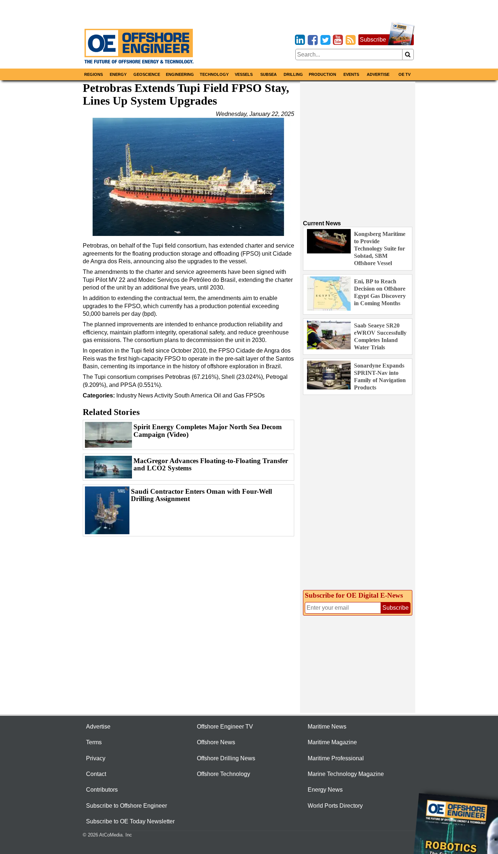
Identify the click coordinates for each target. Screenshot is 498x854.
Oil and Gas (229, 395)
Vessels (244, 74)
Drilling (293, 74)
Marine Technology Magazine (346, 774)
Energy (118, 74)
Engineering (180, 74)
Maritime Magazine (332, 742)
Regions (93, 74)
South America (193, 395)
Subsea (268, 74)
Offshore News (216, 742)
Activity (163, 395)
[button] (188, 177)
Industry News (134, 395)
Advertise (378, 74)
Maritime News (327, 726)
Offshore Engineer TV (225, 726)
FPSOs (255, 395)
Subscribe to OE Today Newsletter (130, 821)
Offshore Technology (223, 774)
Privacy (95, 758)
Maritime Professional (336, 758)
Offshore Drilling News (226, 758)
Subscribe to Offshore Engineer (126, 806)
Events (351, 74)
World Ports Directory (335, 806)
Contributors (102, 790)
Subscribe (373, 39)
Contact (96, 774)
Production (322, 74)
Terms (94, 742)
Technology (214, 74)
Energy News (325, 790)
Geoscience (146, 74)
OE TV (404, 74)
